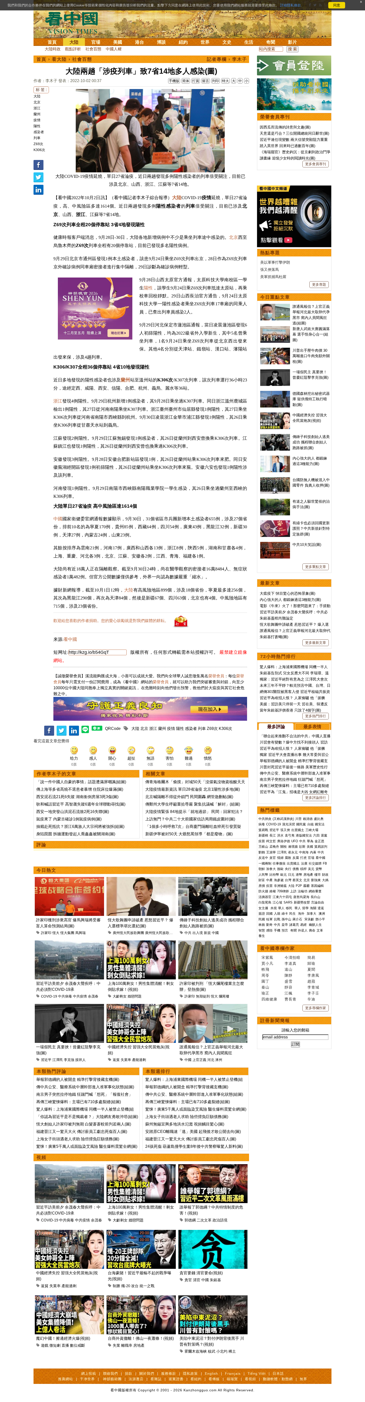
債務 (295, 869)
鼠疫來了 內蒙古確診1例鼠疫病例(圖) (69, 819)
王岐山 (263, 846)
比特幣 (274, 874)
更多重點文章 (315, 567)
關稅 (283, 846)
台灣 (288, 880)
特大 (225, 81)
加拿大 (271, 869)
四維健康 (269, 999)
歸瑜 (311, 963)
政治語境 (220, 1220)
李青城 (313, 987)
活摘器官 (264, 897)
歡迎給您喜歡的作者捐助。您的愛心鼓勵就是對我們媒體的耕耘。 (111, 621)
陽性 (37, 126)
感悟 (269, 930)
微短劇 (55, 1345)
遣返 (321, 908)
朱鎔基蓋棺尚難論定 (276, 618)
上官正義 (199, 1060)
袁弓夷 (289, 835)
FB (325, 863)
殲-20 (125, 1286)
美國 (117, 42)
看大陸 (59, 59)
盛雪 (288, 981)
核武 (211, 1351)
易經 (304, 925)
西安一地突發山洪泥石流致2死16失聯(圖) (72, 812)
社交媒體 (315, 863)
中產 (269, 880)
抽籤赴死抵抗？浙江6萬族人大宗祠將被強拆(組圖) (80, 826)
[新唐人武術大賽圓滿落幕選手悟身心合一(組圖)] (275, 329)
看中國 (70, 639)
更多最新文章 (315, 643)
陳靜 (288, 975)
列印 (215, 81)
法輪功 (302, 891)
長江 (272, 835)
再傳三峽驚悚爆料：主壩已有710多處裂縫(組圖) (78, 1102)
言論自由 (317, 902)
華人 (281, 908)
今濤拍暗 (292, 957)
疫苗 (261, 841)
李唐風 (313, 975)
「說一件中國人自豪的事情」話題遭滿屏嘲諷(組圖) (81, 782)
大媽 (325, 880)
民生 (293, 913)
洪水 (280, 835)
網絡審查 (315, 891)
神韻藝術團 (112, 1379)
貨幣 (319, 869)
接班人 (80, 1060)
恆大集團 (67, 933)
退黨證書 (176, 1379)
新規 (207, 933)
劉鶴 (261, 852)
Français (233, 1373)
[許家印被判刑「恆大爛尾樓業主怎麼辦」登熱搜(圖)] (213, 943)
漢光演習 (288, 824)
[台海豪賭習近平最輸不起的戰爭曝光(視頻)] (141, 1233)
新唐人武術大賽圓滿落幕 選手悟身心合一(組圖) (311, 334)
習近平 (46, 1060)
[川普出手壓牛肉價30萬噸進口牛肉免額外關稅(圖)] (275, 350)
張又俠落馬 (269, 269)
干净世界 (87, 1379)
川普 (298, 819)
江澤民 (57, 1060)
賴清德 (308, 819)
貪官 (188, 1280)
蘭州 (37, 114)
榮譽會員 (216, 676)
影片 (292, 42)
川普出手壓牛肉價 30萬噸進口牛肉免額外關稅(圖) (311, 356)
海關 (313, 908)
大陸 (74, 42)
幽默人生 (315, 925)
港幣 (299, 874)
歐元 (283, 874)
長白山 (315, 897)
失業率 (126, 1060)
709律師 (283, 891)
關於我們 (146, 1373)
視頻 (41, 1157)
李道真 (290, 963)
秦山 (265, 987)
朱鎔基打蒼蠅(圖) (274, 637)
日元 (291, 874)
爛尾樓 (224, 996)
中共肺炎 (264, 819)
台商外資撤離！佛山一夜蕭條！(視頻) (141, 1338)
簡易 (311, 957)
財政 (325, 874)
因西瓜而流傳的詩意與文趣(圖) (285, 127)
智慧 (261, 930)
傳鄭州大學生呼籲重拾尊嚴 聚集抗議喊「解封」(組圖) (192, 804)
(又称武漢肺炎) (283, 819)
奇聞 (270, 42)
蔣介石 (297, 919)
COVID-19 (49, 996)
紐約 (183, 42)
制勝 (116, 1286)
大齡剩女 (120, 996)
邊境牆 (293, 846)
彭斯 (302, 846)
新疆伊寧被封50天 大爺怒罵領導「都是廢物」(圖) (189, 834)
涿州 (218, 1060)
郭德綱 (190, 1220)
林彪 (261, 925)
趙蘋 (311, 981)
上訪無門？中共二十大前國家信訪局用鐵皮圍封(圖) (190, 819)
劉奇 (269, 925)
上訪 (293, 891)
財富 (261, 880)
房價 (261, 886)
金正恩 (319, 841)
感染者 (39, 132)
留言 (205, 81)
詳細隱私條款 (290, 5)
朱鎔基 (215, 1280)
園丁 (265, 981)
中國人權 (114, 49)
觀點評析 (73, 49)
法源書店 (136, 1379)
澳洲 (322, 913)
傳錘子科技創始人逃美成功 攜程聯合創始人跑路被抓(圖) (311, 442)
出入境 (197, 933)
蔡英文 (297, 880)
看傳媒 (214, 1379)
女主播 (263, 908)
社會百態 (93, 49)
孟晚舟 (274, 846)
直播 (65, 1345)
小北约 (221, 1351)
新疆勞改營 (302, 902)
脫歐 (280, 869)
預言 (285, 930)
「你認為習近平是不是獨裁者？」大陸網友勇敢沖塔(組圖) (87, 1117)
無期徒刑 (203, 996)
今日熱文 (46, 870)
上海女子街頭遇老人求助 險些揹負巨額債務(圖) (77, 1139)
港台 (139, 42)
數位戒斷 (77, 1345)
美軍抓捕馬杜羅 (273, 277)
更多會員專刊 (315, 164)
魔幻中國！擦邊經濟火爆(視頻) (63, 1338)
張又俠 (285, 830)
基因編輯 (317, 886)
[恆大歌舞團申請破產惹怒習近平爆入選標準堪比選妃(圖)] (141, 880)
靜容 (288, 987)
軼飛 (265, 969)
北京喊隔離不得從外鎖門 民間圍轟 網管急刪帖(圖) (189, 797)
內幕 (313, 852)
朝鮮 (261, 869)
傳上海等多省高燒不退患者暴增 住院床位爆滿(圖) (79, 789)
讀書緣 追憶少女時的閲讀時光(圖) (287, 158)
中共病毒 (65, 996)
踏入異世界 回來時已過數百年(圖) (287, 146)
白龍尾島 (264, 902)
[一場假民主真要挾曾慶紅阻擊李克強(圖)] (69, 1007)
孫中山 (286, 919)
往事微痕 (279, 863)
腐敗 (288, 858)
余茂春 (93, 996)
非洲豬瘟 (280, 886)
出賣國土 (297, 830)
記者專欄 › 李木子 (227, 59)
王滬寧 (271, 852)
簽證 (261, 913)
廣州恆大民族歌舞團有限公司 (167, 933)
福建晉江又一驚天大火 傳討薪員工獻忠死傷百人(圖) (81, 1131)
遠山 (288, 969)
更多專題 (319, 284)
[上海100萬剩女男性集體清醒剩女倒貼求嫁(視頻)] (141, 943)
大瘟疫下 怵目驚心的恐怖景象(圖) (287, 593)
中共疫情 (80, 996)
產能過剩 (139, 1060)
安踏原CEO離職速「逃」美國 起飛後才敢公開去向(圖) (193, 1131)
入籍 (277, 913)
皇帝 (285, 925)
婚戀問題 (135, 996)
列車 (37, 138)
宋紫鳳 (267, 957)
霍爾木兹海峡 (195, 1351)
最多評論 (276, 726)
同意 (336, 5)
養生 (261, 936)
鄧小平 (320, 919)
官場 (95, 42)
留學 (305, 908)
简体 (185, 81)
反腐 (295, 858)
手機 (277, 930)
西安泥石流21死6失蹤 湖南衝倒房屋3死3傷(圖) (77, 797)
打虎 (303, 858)
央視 (273, 908)
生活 (248, 42)
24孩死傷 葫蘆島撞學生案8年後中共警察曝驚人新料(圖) (194, 1146)
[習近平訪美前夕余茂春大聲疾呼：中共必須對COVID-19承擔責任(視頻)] (69, 943)
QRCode (113, 728)
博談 (161, 42)
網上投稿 (88, 1373)
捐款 (128, 1373)
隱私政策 (190, 1373)
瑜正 (265, 993)
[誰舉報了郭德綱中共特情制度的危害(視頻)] (213, 1167)
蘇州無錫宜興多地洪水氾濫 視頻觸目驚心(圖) (184, 1124)
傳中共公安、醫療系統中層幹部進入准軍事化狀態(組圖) (85, 1087)
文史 (226, 42)
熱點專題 (270, 252)
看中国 (74, 22)
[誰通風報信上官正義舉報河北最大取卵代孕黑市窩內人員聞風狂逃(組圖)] (213, 1007)
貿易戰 (263, 830)
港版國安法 (304, 835)
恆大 (55, 933)
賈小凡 (267, 963)
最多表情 (312, 726)
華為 (310, 841)
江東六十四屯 (282, 897)
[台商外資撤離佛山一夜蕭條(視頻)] (141, 1298)
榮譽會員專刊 (275, 116)
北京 (37, 102)
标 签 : (41, 90)
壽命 (312, 930)
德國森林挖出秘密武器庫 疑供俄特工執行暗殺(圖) (311, 399)
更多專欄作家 (315, 1008)
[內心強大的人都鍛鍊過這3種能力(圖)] (275, 458)
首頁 (52, 42)
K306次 (39, 150)
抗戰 (277, 919)
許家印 (46, 933)
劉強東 (316, 880)
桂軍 (269, 919)
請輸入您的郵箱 (295, 1030)
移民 (289, 908)
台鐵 (310, 824)
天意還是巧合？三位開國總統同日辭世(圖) (294, 133)
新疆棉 (263, 835)
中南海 (304, 852)
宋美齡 (309, 919)
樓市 (317, 874)
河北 (210, 1060)
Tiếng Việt (257, 1373)
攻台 (135, 1286)
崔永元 (293, 852)
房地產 (139, 1345)
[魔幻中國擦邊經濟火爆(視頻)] (69, 1298)
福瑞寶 (232, 1379)
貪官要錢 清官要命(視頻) (201, 1273)
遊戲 (44, 1345)
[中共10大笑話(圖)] (275, 544)
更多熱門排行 (315, 716)
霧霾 (306, 886)
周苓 (265, 975)
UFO (294, 841)
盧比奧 (319, 819)
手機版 (174, 81)
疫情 (37, 120)
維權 (272, 891)
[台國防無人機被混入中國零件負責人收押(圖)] (275, 480)
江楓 (288, 993)
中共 (187, 933)
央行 (288, 869)
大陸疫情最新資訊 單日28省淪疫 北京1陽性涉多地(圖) (192, 789)
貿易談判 (321, 846)
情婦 (280, 858)
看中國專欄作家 (277, 948)
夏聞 (311, 969)
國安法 (320, 824)
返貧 (116, 1060)
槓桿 (303, 869)
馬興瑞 (80, 933)
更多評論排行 (315, 798)
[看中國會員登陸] (294, 65)
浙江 (37, 108)
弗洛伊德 (283, 841)
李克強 (69, 1060)
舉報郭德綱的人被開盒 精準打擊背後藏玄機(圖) (77, 1079)
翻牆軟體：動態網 (278, 1379)
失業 (116, 1345)
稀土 (232, 1351)
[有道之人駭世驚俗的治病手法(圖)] (275, 501)
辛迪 (311, 999)
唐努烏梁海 (301, 897)
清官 (196, 1280)
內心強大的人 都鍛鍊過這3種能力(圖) (290, 599)
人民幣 (263, 874)
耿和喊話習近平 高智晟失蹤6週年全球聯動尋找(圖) (80, 804)
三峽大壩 (311, 830)
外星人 (303, 930)
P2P (299, 886)
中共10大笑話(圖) (306, 544)
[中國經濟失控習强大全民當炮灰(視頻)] (141, 1007)
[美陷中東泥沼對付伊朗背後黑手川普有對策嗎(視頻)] (213, 1298)
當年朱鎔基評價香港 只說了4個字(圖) (290, 710)
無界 (303, 1379)
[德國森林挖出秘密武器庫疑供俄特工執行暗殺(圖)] (275, 393)
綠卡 (285, 913)
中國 (57, 518)
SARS (288, 902)
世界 (205, 42)
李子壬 (313, 993)
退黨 (324, 835)
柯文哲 (271, 841)
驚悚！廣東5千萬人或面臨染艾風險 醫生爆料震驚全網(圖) (86, 1146)
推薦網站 (65, 1379)
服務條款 (168, 1373)
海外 (301, 913)
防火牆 (263, 891)
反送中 (263, 858)
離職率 (126, 1345)
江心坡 (277, 902)
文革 (320, 930)
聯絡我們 (110, 1373)
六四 (316, 835)
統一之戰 (147, 1286)
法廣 (304, 863)
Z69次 (38, 144)
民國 (261, 919)
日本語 (278, 1373)
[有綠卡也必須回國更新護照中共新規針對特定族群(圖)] (275, 523)
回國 (269, 913)
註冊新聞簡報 (275, 1020)
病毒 (261, 824)
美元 (311, 869)
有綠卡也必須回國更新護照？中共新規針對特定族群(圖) (311, 528)
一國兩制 (264, 863)
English (211, 1373)
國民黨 (301, 824)
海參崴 (279, 880)
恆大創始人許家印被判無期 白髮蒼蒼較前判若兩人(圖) (83, 1124)
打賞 (195, 81)
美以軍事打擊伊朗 (275, 262)
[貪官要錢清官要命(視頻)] (213, 1233)
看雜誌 (156, 1379)
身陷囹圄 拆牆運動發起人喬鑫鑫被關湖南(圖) (75, 834)
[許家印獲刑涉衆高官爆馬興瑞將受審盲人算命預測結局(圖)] (69, 880)
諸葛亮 (294, 925)
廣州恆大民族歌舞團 (128, 933)
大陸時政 (53, 49)
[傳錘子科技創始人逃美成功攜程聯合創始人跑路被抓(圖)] (213, 880)
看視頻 (250, 1379)
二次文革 (204, 1220)
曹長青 (290, 999)
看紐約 (196, 1379)
